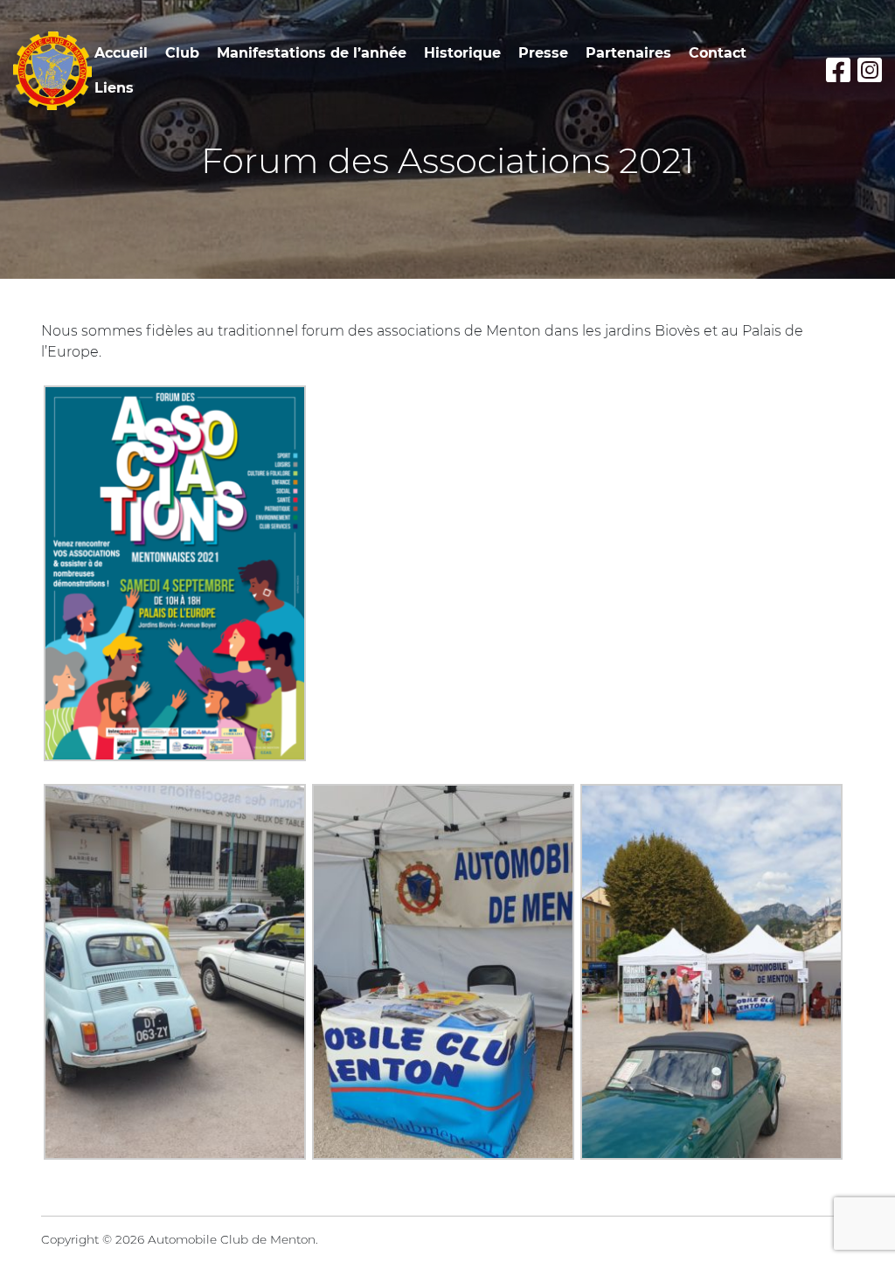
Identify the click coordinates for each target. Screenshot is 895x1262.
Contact (717, 53)
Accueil (121, 53)
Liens (114, 88)
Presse (543, 53)
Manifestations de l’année (311, 53)
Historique (462, 53)
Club (182, 53)
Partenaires (628, 53)
